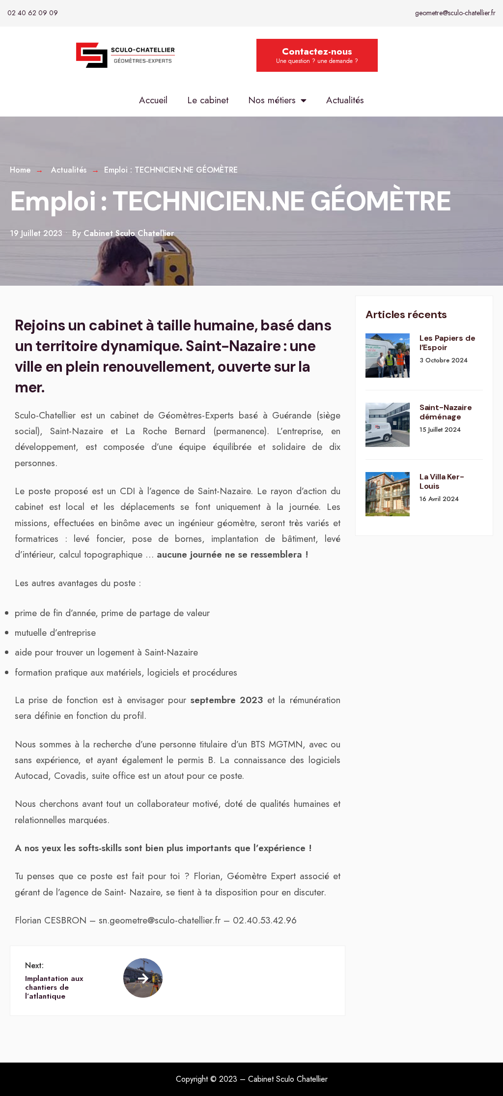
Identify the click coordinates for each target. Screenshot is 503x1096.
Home (20, 170)
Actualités (345, 100)
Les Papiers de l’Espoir (447, 343)
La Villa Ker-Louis (441, 481)
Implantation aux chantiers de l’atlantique (54, 981)
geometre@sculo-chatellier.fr (455, 13)
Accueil (153, 100)
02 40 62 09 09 (32, 13)
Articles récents (406, 314)
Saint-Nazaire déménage (445, 412)
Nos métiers (272, 100)
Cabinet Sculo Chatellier (129, 233)
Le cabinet (207, 100)
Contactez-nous (317, 55)
